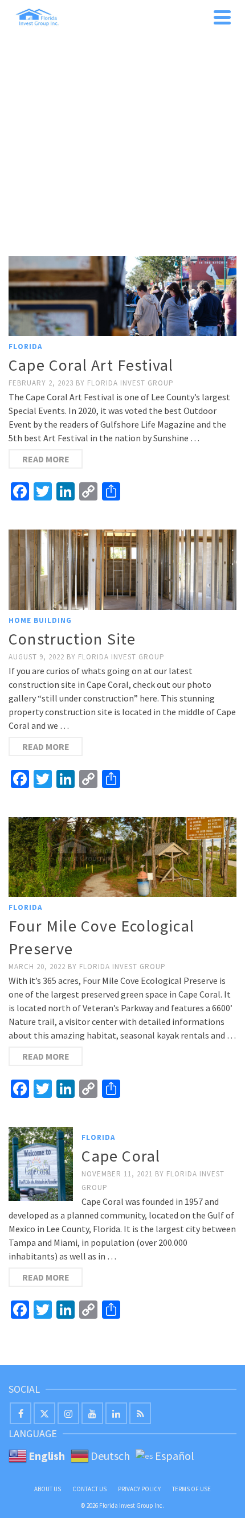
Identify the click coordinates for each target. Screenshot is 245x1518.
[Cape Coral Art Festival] (122, 296)
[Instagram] (68, 1413)
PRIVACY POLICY (139, 1489)
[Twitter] (44, 1413)
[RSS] (140, 1413)
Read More (46, 459)
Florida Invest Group (130, 383)
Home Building (40, 620)
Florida (25, 346)
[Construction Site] (122, 569)
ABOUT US (47, 1489)
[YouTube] (92, 1413)
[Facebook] (20, 1413)
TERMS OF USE (191, 1489)
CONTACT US (89, 1489)
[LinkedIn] (116, 1413)
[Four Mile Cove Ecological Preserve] (122, 857)
